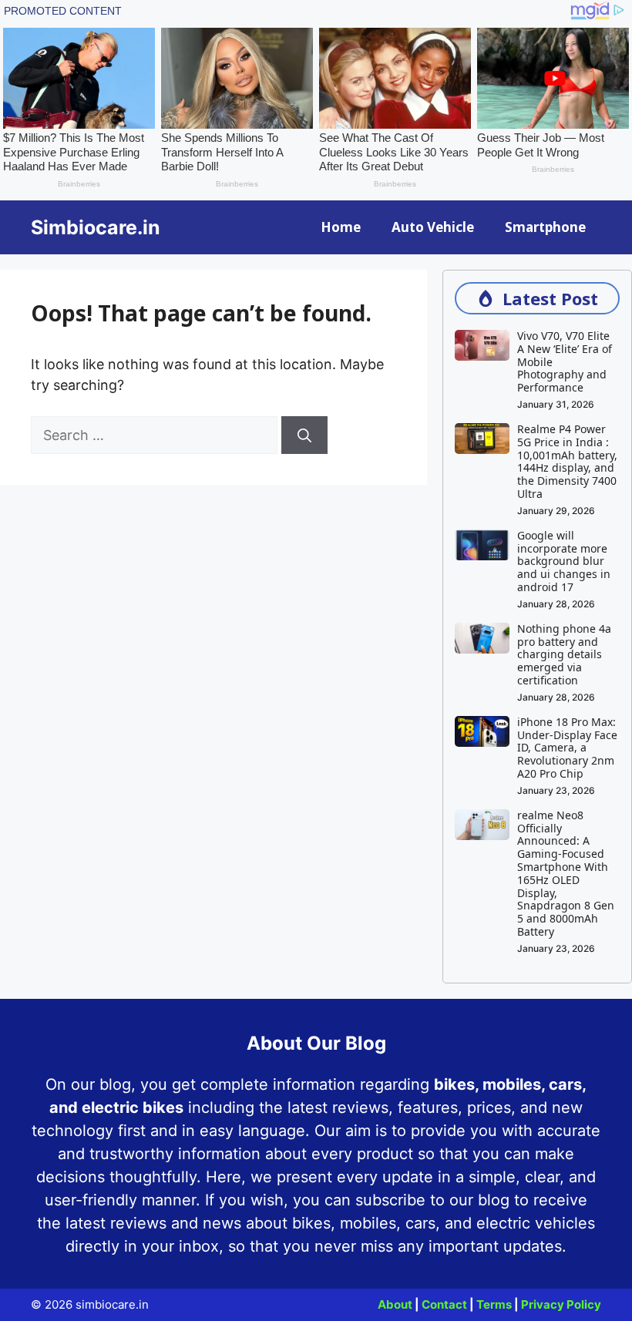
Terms (494, 1304)
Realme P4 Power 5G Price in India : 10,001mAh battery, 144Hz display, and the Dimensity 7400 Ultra (567, 461)
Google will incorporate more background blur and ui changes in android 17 (563, 561)
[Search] (304, 435)
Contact (444, 1304)
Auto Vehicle (433, 227)
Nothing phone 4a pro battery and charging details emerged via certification (564, 654)
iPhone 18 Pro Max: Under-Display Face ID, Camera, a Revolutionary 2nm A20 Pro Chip (567, 747)
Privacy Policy (561, 1304)
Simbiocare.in (95, 227)
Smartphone (545, 227)
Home (341, 227)
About (395, 1304)
